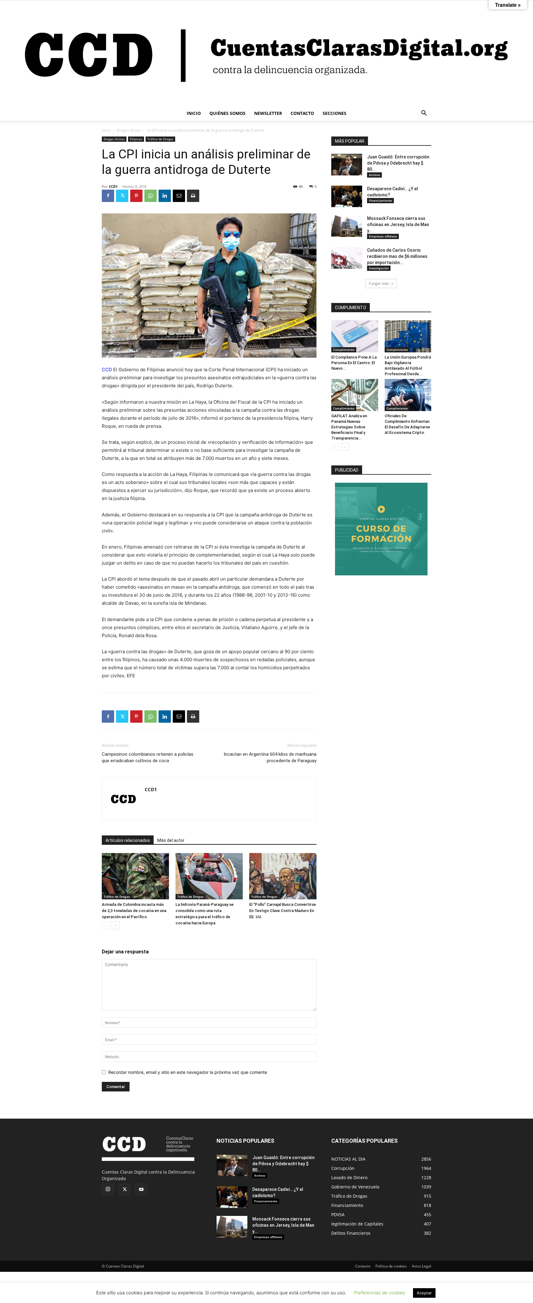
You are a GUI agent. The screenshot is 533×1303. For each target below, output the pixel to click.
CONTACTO (302, 113)
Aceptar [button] (424, 1292)
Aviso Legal (421, 1266)
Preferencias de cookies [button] (379, 1293)
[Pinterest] (136, 196)
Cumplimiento (343, 349)
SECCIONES (334, 113)
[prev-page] (105, 925)
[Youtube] (141, 1189)
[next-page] (115, 925)
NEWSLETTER (268, 113)
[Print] (193, 196)
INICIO (194, 113)
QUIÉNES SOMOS (227, 113)
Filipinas (136, 139)
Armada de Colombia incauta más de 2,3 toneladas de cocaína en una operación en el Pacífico (134, 910)
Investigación (379, 268)
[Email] (179, 196)
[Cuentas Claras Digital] (266, 53)
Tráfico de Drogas (160, 139)
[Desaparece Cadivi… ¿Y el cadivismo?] (346, 196)
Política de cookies (391, 1266)
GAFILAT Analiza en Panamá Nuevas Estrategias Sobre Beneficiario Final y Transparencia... (349, 427)
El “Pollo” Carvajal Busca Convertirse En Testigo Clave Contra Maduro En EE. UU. (282, 910)
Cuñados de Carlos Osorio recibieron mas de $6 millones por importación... (397, 256)
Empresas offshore (383, 236)
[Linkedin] (165, 196)
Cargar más (379, 283)
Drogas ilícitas (129, 130)
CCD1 (113, 186)
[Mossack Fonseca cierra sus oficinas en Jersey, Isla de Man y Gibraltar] (346, 226)
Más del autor (170, 840)
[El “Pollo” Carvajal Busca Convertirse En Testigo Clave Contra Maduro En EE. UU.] (282, 876)
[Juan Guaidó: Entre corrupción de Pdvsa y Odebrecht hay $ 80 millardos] (346, 164)
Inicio (106, 130)
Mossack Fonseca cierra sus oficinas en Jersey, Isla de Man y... (398, 224)
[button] (423, 114)
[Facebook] (108, 196)
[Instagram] (108, 1189)
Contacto (362, 1266)
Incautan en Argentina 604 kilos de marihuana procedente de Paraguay (270, 757)
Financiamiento (380, 200)
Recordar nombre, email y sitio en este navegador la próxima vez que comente (187, 1072)
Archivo (374, 175)
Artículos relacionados (127, 840)
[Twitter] (122, 196)
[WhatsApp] (150, 196)
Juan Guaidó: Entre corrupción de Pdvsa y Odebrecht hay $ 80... (398, 163)
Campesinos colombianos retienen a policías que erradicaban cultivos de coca (147, 757)
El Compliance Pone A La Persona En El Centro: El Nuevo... (354, 363)
